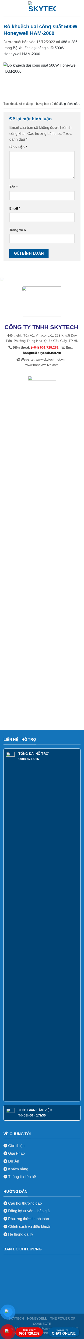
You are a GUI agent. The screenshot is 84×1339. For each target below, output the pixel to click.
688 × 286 (69, 42)
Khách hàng (17, 1169)
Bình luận (18, 147)
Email (14, 208)
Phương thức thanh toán (28, 1219)
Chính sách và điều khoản (29, 1227)
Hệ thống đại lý (20, 1234)
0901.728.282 (29, 1332)
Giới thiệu (15, 1146)
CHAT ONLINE (64, 1332)
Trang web (17, 230)
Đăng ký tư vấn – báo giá (28, 1211)
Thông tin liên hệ (21, 1177)
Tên (13, 187)
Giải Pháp (16, 1153)
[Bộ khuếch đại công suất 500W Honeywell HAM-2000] (42, 78)
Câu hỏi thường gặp (25, 1203)
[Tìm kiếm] (78, 8)
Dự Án (13, 1161)
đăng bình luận (69, 103)
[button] (6, 8)
